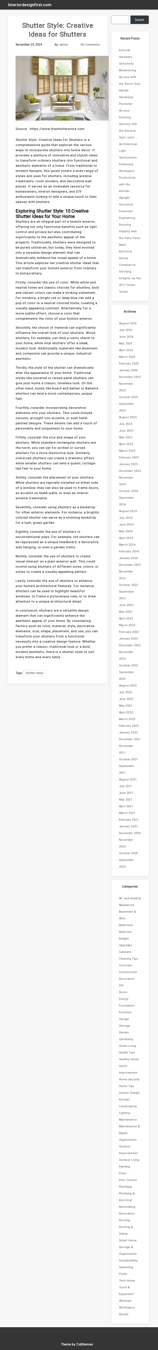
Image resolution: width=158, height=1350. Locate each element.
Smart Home (128, 1240)
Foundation (127, 1005)
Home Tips (126, 1086)
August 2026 (128, 323)
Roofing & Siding (126, 1230)
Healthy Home (129, 1059)
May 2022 (125, 705)
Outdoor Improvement (128, 1150)
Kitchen (124, 1099)
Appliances (126, 905)
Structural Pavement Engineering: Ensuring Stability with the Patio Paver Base (130, 224)
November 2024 (126, 481)
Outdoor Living (129, 1160)
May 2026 (125, 343)
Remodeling (127, 1207)
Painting (124, 1166)
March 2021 (127, 813)
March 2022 (127, 719)
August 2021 (128, 779)
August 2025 (128, 417)
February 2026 (129, 363)
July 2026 (125, 330)
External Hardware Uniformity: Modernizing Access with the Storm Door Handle (130, 70)
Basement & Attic (127, 915)
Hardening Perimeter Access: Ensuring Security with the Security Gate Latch (128, 117)
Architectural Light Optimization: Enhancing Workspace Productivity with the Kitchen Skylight (128, 171)
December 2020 (130, 833)
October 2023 (128, 585)
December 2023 (130, 565)
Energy (124, 999)
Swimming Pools (126, 1270)
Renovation (127, 1213)
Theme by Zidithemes (77, 1344)
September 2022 (126, 675)
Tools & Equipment (126, 1291)
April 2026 (126, 350)
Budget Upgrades (125, 942)
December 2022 (130, 645)
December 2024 (130, 471)
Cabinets (125, 952)
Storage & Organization (128, 1250)
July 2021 (125, 786)
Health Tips (127, 1052)
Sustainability (128, 1260)
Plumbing (125, 1186)
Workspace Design (127, 1311)
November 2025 (126, 387)
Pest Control (128, 1180)
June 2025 (126, 430)
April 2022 (126, 712)
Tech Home (127, 1280)
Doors (123, 992)
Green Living (127, 1046)
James (63, 44)
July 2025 (125, 424)
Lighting (124, 1113)
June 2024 (126, 524)
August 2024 (128, 511)
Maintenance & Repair (129, 1130)
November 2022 (126, 655)
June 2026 (126, 336)
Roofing (124, 1220)
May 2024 (125, 531)
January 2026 (128, 370)
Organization (128, 1139)
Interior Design (129, 1093)
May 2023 (125, 611)
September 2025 (126, 407)
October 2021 (128, 759)
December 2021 (130, 739)
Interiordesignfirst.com (29, 4)
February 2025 (129, 457)
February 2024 (129, 551)
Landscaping (128, 1106)
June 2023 (126, 605)
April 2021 (126, 806)
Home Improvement (128, 1069)
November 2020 (126, 843)
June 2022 (126, 699)
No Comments (90, 44)
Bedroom (125, 932)
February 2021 (129, 819)
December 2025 (130, 377)
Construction (128, 972)
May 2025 (125, 437)
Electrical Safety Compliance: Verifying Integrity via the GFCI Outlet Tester (130, 271)
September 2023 (126, 595)
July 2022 (125, 692)
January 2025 (128, 464)
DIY (121, 985)
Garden (124, 1032)
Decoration (126, 978)
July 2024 (125, 518)
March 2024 (127, 544)
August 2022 (128, 685)
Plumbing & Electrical (127, 1197)
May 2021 (125, 799)
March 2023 (127, 625)
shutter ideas (34, 673)
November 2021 (126, 749)
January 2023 (128, 638)
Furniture (125, 1012)
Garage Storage (124, 1022)
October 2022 (128, 665)
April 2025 (126, 444)
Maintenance (128, 1119)
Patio (122, 1173)
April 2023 (126, 618)
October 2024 (128, 491)
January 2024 (128, 558)
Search (139, 20)
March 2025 (127, 450)
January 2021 (128, 826)
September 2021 (126, 769)
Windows (125, 1300)
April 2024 (126, 538)
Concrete (125, 965)
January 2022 (128, 732)
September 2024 (126, 501)
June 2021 (126, 793)
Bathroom (126, 925)
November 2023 (126, 575)
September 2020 (126, 863)
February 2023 (129, 632)
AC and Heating (130, 898)
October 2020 (128, 853)
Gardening (126, 1039)
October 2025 (128, 397)
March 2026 (127, 357)
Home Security (129, 1079)
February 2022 (129, 726)
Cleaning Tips (128, 958)
